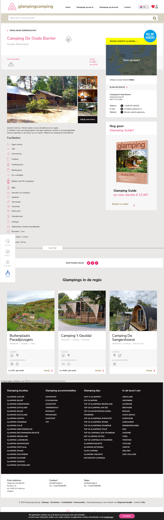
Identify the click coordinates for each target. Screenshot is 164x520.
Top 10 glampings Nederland (98, 404)
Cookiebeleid (66, 502)
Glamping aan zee (15, 397)
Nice (124, 429)
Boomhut (50, 411)
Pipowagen (51, 415)
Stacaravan (51, 400)
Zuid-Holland (129, 454)
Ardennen (127, 400)
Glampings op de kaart (108, 7)
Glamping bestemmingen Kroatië (23, 433)
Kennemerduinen (130, 425)
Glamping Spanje (15, 451)
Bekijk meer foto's (87, 119)
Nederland (14, 343)
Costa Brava (128, 415)
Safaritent (51, 397)
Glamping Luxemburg (17, 440)
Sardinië (126, 433)
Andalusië (127, 397)
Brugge (126, 411)
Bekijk (47, 370)
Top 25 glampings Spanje (96, 422)
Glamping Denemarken (18, 404)
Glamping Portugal (17, 447)
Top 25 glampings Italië (95, 429)
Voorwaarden (79, 502)
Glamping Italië (14, 425)
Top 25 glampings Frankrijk (97, 425)
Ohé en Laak (138, 343)
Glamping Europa (15, 418)
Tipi (47, 422)
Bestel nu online (120, 204)
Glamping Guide (125, 191)
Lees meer (52, 248)
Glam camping (91, 451)
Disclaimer (55, 502)
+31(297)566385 (59, 486)
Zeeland (126, 451)
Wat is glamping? (92, 397)
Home (67, 7)
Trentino (126, 440)
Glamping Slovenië (16, 458)
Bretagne (127, 407)
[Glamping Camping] (30, 7)
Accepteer (127, 516)
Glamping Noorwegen (18, 443)
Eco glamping (90, 400)
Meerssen (86, 339)
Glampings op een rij (84, 7)
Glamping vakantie (93, 454)
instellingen (108, 517)
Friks (143, 502)
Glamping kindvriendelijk (19, 429)
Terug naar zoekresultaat (22, 30)
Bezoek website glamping (122, 41)
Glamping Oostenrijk (17, 454)
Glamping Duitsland (17, 407)
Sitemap (45, 502)
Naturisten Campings (94, 458)
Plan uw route (117, 87)
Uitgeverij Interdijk (124, 502)
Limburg (24, 343)
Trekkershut (52, 407)
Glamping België (15, 400)
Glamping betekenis (93, 447)
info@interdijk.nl (55, 483)
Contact (127, 7)
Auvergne (127, 404)
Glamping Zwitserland (18, 465)
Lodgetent (50, 404)
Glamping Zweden (16, 461)
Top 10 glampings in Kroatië (98, 418)
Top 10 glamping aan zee (96, 407)
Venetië (126, 447)
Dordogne (127, 418)
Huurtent (50, 418)
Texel (125, 436)
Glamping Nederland (17, 436)
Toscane (126, 443)
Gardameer (128, 422)
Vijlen (33, 343)
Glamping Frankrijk (17, 422)
